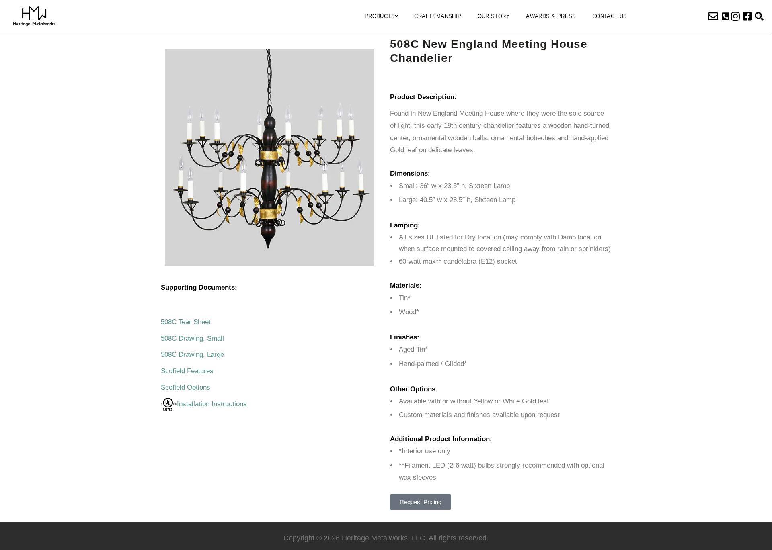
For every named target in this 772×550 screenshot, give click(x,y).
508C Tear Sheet (186, 322)
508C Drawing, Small (192, 338)
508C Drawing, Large (192, 354)
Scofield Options (185, 387)
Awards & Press (551, 16)
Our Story (494, 16)
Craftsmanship (437, 16)
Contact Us (609, 16)
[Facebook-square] (747, 16)
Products (380, 16)
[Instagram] (735, 16)
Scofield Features (187, 371)
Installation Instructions (212, 404)
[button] (725, 16)
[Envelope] (713, 16)
